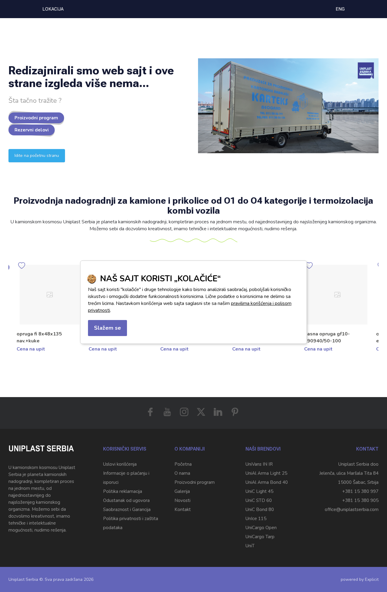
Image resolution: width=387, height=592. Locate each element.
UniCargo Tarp (260, 537)
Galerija (182, 491)
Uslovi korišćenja (120, 464)
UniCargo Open (261, 528)
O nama (182, 473)
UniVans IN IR (259, 464)
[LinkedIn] (218, 412)
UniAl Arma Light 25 (266, 473)
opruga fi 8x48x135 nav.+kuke (39, 337)
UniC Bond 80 (260, 509)
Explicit (372, 579)
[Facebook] (150, 412)
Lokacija (52, 9)
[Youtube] (167, 412)
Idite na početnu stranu (37, 155)
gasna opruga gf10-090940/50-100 (327, 337)
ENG (340, 9)
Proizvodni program (36, 118)
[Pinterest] (235, 412)
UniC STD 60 (259, 500)
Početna (183, 464)
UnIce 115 (256, 519)
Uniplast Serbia (23, 579)
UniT (250, 546)
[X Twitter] (201, 412)
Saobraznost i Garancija (127, 509)
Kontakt (182, 509)
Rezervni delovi (32, 130)
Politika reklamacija (122, 491)
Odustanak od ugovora (126, 500)
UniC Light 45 (259, 491)
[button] (374, 318)
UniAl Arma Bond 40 (267, 482)
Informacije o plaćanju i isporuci (126, 477)
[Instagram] (184, 412)
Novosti (182, 500)
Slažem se (107, 328)
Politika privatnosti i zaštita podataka (130, 523)
